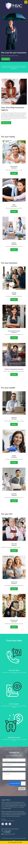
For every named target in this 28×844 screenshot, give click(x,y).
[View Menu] (25, 2)
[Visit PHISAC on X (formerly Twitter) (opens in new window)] (6, 824)
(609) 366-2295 (8, 831)
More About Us (6, 123)
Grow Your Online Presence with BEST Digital (20, 838)
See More (14, 173)
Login (14, 840)
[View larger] (14, 152)
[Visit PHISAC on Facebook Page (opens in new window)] (3, 824)
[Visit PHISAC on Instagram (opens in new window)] (10, 824)
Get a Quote (6, 59)
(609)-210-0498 (7, 832)
